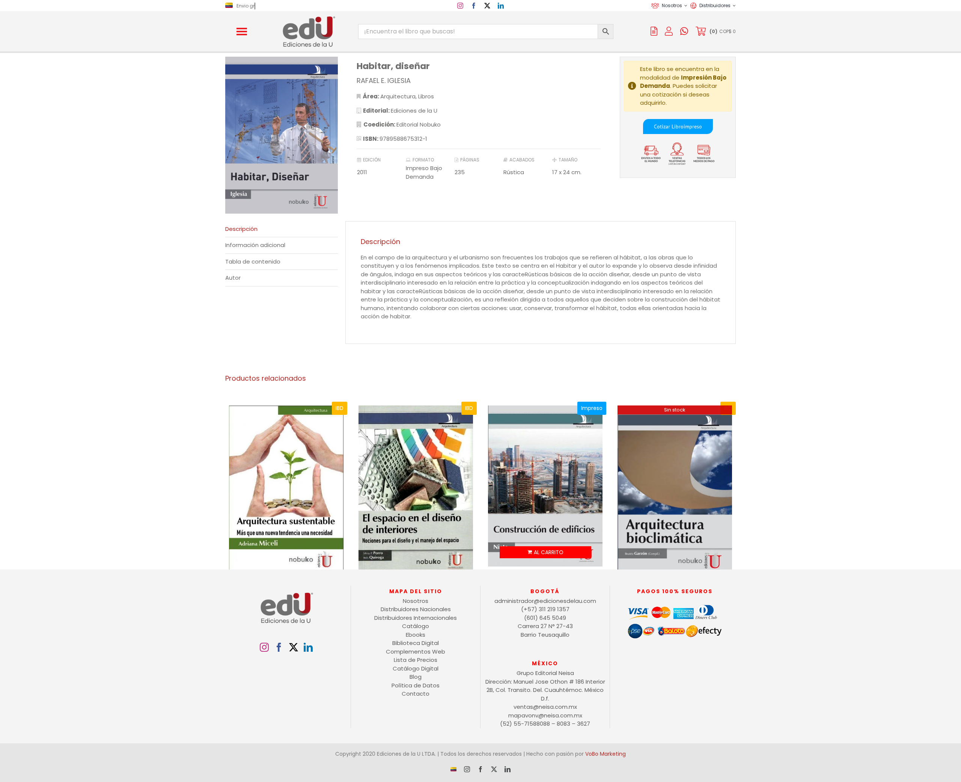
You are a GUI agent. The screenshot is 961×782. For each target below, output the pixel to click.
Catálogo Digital (415, 668)
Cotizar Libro (669, 126)
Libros (426, 96)
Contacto (415, 694)
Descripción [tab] (241, 229)
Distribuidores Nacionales (416, 609)
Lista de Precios (415, 660)
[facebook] (474, 6)
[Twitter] (293, 647)
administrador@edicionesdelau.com (545, 601)
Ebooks (415, 635)
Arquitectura (398, 96)
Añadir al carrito (545, 552)
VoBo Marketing (605, 754)
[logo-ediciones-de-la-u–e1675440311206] (308, 18)
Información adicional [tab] (255, 245)
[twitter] (487, 6)
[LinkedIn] (308, 647)
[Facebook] (278, 647)
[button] (241, 31)
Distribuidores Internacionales (415, 618)
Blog (416, 677)
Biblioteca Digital (415, 643)
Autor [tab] (233, 278)
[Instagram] (264, 647)
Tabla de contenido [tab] (252, 261)
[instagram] (460, 6)
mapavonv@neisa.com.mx (545, 715)
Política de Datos (416, 685)
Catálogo (415, 626)
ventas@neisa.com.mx (545, 707)
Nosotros (415, 601)
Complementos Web (415, 651)
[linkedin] (501, 6)
